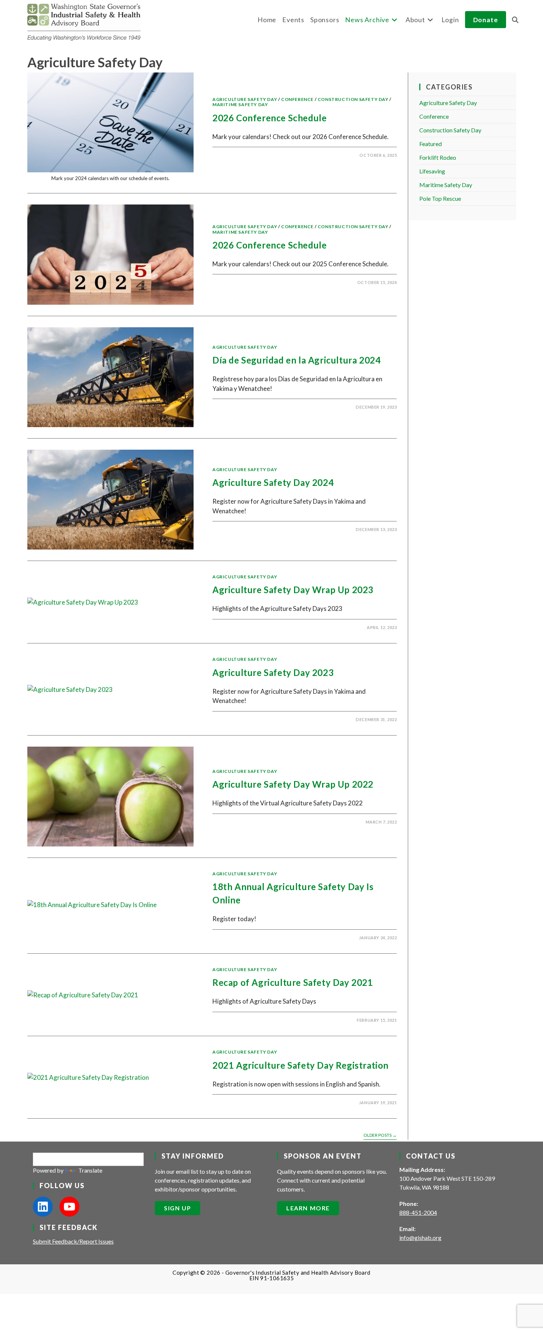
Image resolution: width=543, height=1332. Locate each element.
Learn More (308, 1207)
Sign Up (177, 1207)
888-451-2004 (418, 1212)
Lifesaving (432, 171)
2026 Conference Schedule (269, 117)
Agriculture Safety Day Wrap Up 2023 (292, 589)
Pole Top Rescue (440, 198)
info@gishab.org (420, 1237)
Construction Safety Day (353, 99)
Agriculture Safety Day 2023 (273, 672)
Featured (430, 143)
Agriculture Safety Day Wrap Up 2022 (292, 784)
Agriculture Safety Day (244, 99)
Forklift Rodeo (437, 157)
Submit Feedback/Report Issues (73, 1241)
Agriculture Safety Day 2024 (273, 482)
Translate (90, 1170)
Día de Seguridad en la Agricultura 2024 (296, 360)
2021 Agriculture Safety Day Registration (300, 1065)
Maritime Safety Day (240, 104)
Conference (297, 99)
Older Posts (380, 1135)
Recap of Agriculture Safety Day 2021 (292, 982)
